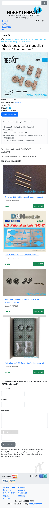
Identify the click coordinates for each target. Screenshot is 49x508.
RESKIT (28, 39)
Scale (3, 105)
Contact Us (22, 487)
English (5, 21)
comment (5, 410)
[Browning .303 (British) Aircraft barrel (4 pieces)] (24, 179)
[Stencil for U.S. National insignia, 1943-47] (24, 231)
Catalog (6, 35)
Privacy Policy (9, 493)
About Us (22, 490)
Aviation (9, 39)
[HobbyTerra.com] (24, 10)
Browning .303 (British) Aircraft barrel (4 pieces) (24, 197)
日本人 (5, 24)
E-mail (4, 400)
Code (3, 100)
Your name (5, 389)
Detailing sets (18, 39)
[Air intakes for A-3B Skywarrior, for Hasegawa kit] (24, 338)
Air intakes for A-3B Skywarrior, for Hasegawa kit (24, 363)
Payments (7, 490)
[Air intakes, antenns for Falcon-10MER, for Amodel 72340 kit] (24, 282)
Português (6, 27)
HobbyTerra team (35, 504)
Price (3, 108)
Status (4, 111)
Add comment (8, 444)
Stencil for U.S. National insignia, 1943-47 (22, 255)
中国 (4, 29)
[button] (32, 20)
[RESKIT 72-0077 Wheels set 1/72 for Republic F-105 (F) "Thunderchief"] (24, 75)
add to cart (38, 206)
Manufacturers (7, 102)
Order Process (9, 487)
